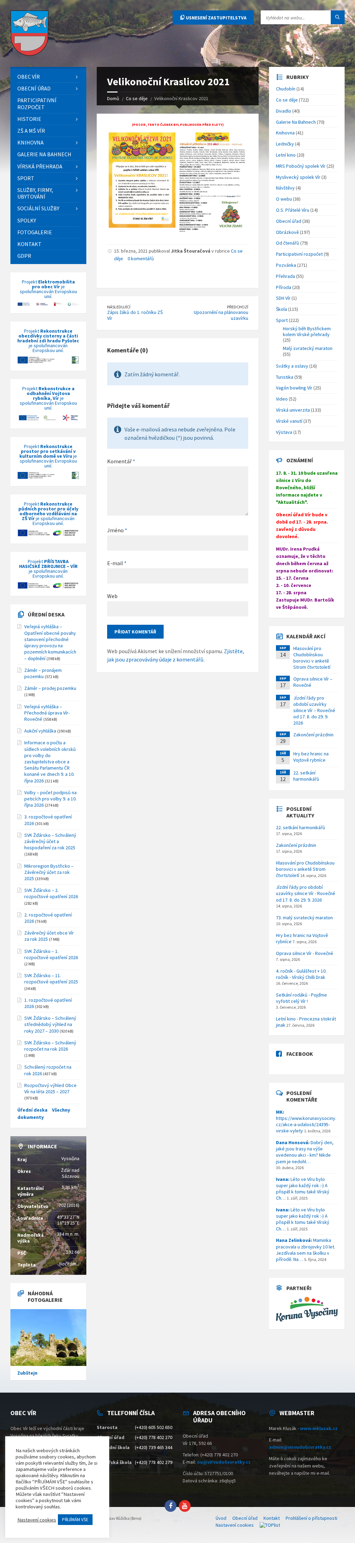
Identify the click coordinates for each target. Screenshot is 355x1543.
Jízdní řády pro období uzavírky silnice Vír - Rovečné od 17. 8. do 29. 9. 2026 (305, 893)
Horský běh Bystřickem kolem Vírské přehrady (307, 331)
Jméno (117, 530)
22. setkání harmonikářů (306, 776)
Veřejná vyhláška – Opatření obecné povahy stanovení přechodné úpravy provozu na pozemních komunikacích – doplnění (50, 642)
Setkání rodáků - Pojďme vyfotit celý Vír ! (301, 998)
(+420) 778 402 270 (153, 1437)
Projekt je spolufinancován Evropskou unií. (48, 289)
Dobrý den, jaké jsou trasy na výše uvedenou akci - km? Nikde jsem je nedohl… (305, 1152)
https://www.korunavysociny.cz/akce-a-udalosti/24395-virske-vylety (306, 1121)
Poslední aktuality (300, 812)
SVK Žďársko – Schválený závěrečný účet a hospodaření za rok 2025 (50, 841)
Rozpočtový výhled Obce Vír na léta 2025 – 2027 (50, 1088)
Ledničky (285, 144)
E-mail (117, 563)
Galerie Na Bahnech (296, 122)
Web (112, 596)
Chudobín (285, 89)
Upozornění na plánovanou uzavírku (221, 315)
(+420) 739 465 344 (153, 1447)
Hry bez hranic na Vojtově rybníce (311, 757)
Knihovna (285, 133)
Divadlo (283, 111)
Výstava (284, 432)
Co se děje (287, 100)
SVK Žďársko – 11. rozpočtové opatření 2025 (51, 978)
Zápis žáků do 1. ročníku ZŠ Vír (135, 315)
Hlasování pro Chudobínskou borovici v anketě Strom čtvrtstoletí (311, 657)
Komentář (121, 461)
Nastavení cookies (235, 1525)
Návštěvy (285, 188)
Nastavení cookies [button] (36, 1520)
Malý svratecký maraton (307, 348)
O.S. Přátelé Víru (292, 210)
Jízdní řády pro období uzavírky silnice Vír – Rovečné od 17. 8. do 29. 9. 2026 (314, 710)
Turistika (284, 377)
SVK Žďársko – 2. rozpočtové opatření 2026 (51, 893)
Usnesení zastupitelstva (215, 18)
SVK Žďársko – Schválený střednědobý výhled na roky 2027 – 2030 (50, 1024)
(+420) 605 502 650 (153, 1427)
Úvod (221, 1518)
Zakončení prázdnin (313, 734)
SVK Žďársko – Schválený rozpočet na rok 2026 (50, 1046)
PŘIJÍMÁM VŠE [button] (75, 1520)
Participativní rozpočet (299, 254)
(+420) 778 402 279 (153, 1462)
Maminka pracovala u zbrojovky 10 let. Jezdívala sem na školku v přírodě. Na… (305, 1249)
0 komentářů (141, 258)
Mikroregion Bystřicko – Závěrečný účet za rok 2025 (48, 872)
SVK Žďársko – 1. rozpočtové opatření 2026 (51, 954)
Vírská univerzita (293, 410)
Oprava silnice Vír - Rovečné (304, 953)
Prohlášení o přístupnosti (311, 1518)
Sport (282, 320)
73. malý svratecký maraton (304, 917)
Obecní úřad (288, 221)
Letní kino (286, 155)
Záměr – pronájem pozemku (43, 673)
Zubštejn (27, 1373)
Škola (281, 309)
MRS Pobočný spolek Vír (301, 166)
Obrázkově (287, 232)
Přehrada (285, 276)
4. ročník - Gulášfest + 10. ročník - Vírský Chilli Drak (301, 974)
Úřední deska (46, 614)
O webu (284, 199)
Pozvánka (286, 265)
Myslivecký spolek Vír (298, 177)
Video (282, 399)
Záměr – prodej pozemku (50, 688)
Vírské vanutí (289, 421)
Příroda (283, 287)
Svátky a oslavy (292, 366)
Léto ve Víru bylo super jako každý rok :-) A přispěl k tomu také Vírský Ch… (302, 1188)
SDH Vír (283, 298)
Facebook (299, 1053)
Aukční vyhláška (40, 731)
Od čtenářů (287, 243)
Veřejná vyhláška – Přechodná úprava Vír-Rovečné (47, 712)
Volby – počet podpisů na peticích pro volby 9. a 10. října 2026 (50, 798)
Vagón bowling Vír (294, 388)
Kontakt (271, 1518)
